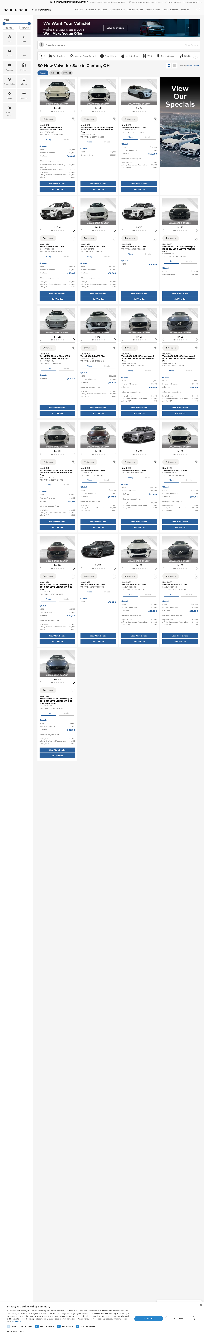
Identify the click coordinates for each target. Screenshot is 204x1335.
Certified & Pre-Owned (96, 10)
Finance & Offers (170, 10)
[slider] (4, 23)
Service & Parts (153, 10)
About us (185, 10)
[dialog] (102, 1318)
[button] (198, 9)
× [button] (201, 1305)
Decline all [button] (179, 1318)
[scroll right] (195, 56)
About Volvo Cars (135, 10)
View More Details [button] (57, 184)
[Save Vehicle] (73, 119)
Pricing (48, 139)
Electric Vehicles (117, 10)
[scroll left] (42, 56)
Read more (16, 1321)
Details (66, 139)
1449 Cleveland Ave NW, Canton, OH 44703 (147, 2)
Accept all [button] (148, 1318)
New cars (79, 10)
